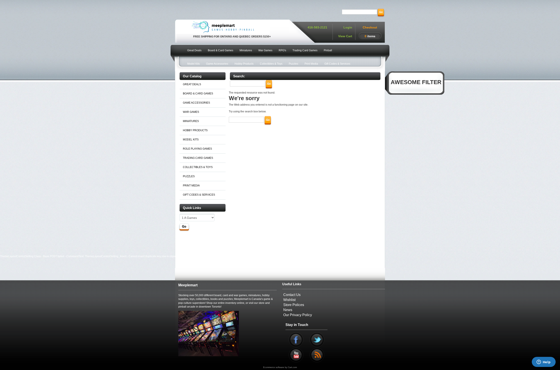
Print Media (311, 63)
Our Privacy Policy (297, 315)
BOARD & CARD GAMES (198, 93)
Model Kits (193, 63)
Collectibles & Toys (271, 63)
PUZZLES (189, 176)
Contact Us (292, 295)
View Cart (345, 36)
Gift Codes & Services (337, 63)
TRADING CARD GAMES (198, 157)
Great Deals (194, 50)
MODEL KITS (191, 139)
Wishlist (289, 300)
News (287, 310)
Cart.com (292, 367)
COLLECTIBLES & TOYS (198, 167)
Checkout (370, 27)
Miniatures (246, 50)
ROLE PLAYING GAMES (197, 148)
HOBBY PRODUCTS (195, 130)
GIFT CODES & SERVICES (199, 194)
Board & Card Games (220, 50)
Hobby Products (244, 63)
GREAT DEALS (192, 84)
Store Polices (293, 305)
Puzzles (293, 63)
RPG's (282, 50)
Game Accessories (217, 63)
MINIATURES (191, 121)
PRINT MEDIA (191, 185)
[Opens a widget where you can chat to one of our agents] (544, 362)
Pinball (328, 50)
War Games (265, 50)
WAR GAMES (191, 111)
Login (347, 27)
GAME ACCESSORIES (196, 102)
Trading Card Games (304, 50)
